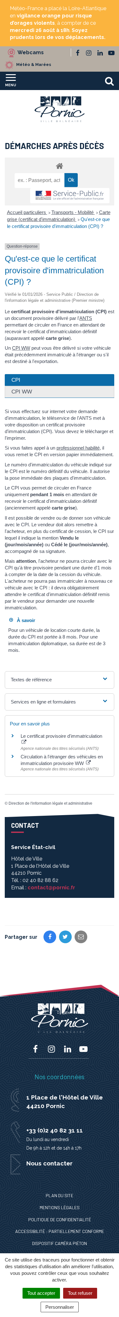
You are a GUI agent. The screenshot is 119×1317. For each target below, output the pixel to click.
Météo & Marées (33, 64)
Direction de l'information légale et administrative (50, 803)
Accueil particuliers (27, 212)
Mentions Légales (60, 1207)
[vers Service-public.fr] (69, 196)
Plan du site (59, 1195)
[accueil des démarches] (59, 166)
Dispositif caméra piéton (59, 1243)
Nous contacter (49, 1163)
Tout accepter (41, 1293)
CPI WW (21, 348)
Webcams (30, 52)
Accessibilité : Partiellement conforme (59, 1231)
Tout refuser (80, 1293)
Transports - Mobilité (73, 212)
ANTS (85, 318)
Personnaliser (59, 1307)
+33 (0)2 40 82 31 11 (54, 1130)
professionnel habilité (78, 448)
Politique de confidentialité (59, 1219)
